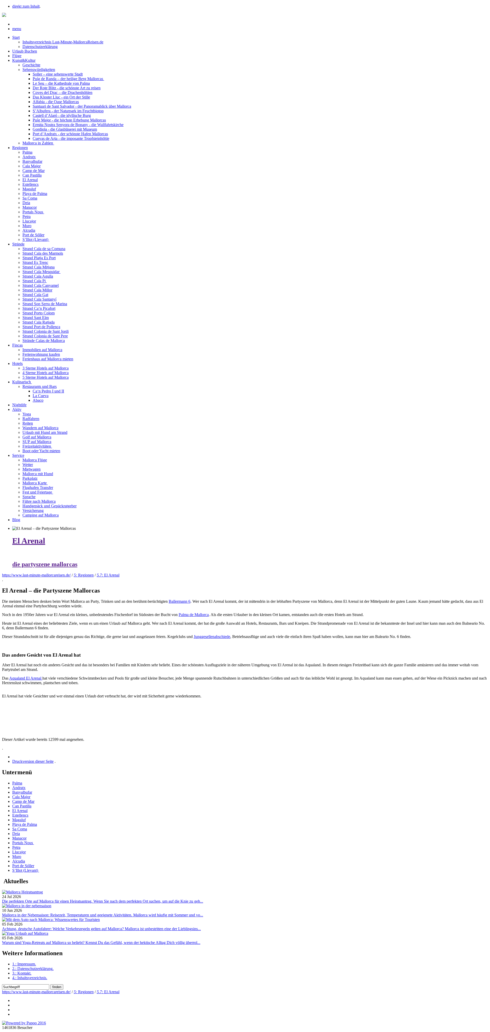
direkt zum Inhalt (26, 6)
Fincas (17, 345)
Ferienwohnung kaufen (41, 354)
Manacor (29, 207)
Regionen (20, 147)
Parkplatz (30, 478)
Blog (16, 520)
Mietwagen (31, 469)
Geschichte (31, 65)
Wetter (27, 464)
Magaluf (29, 189)
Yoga (26, 414)
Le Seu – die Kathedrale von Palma (61, 83)
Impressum (24, 964)
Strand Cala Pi (34, 281)
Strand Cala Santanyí (39, 299)
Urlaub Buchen (24, 51)
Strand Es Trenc (35, 262)
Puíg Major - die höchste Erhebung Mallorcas (69, 120)
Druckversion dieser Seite (33, 761)
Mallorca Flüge (34, 460)
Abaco (38, 400)
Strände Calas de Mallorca (43, 340)
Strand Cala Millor (37, 290)
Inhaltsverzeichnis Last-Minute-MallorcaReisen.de (62, 42)
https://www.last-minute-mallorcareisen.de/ (36, 575)
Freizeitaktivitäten (37, 446)
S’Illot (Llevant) (35, 239)
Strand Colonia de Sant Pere (45, 336)
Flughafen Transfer (37, 487)
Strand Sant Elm (35, 317)
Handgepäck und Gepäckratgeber (49, 506)
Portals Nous (33, 212)
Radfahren (30, 418)
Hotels (17, 363)
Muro (26, 226)
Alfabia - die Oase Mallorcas (56, 102)
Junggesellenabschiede (212, 636)
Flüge (16, 56)
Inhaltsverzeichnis (29, 978)
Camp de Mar (33, 170)
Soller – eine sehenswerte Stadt (58, 74)
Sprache (28, 497)
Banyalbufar (32, 161)
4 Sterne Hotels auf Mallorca (45, 373)
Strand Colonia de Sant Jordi (45, 331)
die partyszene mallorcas (44, 564)
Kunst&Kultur (23, 60)
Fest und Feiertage (37, 492)
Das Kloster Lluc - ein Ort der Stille (61, 97)
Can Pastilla (32, 175)
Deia (26, 203)
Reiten (27, 423)
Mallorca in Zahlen (38, 143)
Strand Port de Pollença (41, 327)
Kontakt (21, 973)
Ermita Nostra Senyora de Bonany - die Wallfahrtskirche (78, 124)
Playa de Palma (34, 193)
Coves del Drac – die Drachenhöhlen (62, 92)
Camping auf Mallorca (40, 515)
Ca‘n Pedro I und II (48, 391)
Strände (18, 244)
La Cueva (40, 396)
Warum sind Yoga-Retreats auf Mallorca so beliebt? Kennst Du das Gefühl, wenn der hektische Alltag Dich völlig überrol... (101, 942)
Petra (26, 216)
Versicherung (33, 510)
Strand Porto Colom (38, 313)
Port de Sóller (33, 235)
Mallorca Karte (35, 483)
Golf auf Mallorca (36, 437)
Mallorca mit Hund (37, 474)
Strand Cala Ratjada (38, 322)
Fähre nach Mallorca (39, 501)
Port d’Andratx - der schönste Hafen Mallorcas (70, 134)
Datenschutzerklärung (40, 46)
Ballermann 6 (179, 601)
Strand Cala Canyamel (40, 285)
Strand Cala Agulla (37, 276)
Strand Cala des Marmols (42, 253)
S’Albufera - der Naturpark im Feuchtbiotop (68, 111)
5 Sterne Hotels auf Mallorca (45, 377)
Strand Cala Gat (35, 294)
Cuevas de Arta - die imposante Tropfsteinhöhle (71, 138)
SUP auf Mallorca (36, 441)
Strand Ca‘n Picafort (38, 308)
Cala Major (31, 166)
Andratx (29, 157)
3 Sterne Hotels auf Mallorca (45, 368)
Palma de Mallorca (194, 614)
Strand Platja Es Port (39, 258)
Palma (27, 152)
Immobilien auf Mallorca (42, 350)
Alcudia (28, 230)
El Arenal (30, 180)
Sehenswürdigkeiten (38, 69)
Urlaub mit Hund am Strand (44, 432)
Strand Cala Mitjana (38, 267)
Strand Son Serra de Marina (44, 304)
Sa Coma (29, 198)
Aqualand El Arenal (25, 678)
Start (16, 37)
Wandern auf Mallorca (40, 428)
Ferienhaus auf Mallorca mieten (47, 359)
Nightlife (19, 405)
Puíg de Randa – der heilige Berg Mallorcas (68, 79)
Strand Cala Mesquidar (41, 271)
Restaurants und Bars (39, 386)
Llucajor (29, 221)
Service (18, 455)
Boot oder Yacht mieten (41, 451)
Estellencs (30, 184)
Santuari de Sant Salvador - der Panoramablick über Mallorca (82, 106)
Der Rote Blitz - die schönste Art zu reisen (67, 88)
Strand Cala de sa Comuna (43, 249)
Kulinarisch (22, 382)
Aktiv (16, 409)
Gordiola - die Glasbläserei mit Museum (65, 129)
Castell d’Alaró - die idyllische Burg (62, 115)
